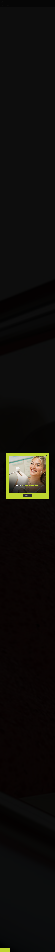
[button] (43, 469)
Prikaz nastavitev (36, 480)
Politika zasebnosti (26, 483)
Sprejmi (19, 480)
